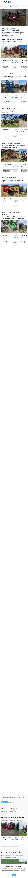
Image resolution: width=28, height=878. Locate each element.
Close (14, 875)
